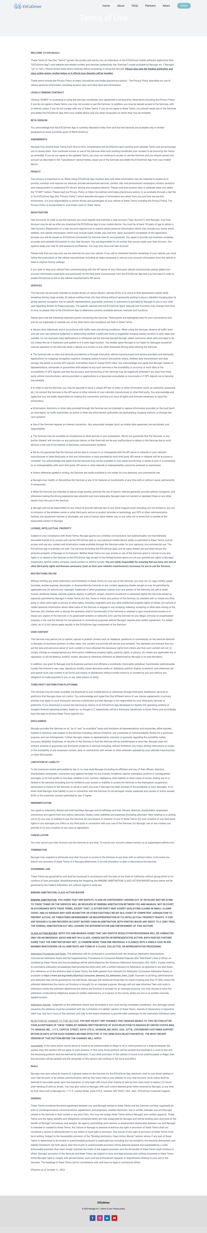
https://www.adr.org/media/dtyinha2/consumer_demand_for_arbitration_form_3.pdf (89, 975)
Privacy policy (119, 1209)
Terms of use (106, 1209)
